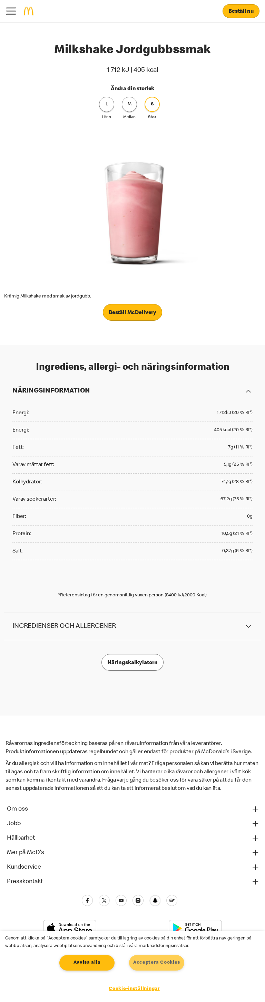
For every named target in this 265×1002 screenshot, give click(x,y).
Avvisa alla (86, 962)
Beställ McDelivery (132, 313)
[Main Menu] (11, 11)
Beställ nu (241, 12)
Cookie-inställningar (134, 988)
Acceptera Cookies (156, 962)
